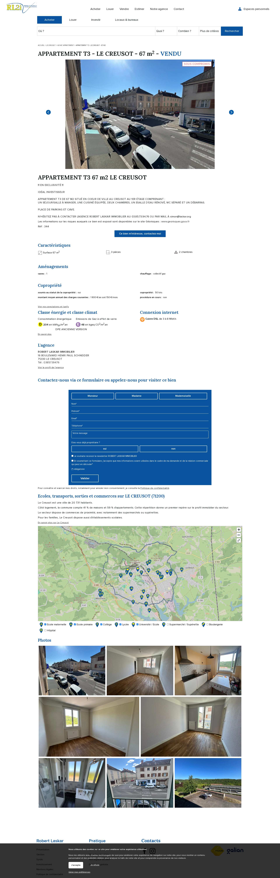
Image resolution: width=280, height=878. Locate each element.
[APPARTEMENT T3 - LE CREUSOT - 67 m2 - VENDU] (140, 114)
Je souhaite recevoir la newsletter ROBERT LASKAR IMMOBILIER (105, 456)
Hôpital (50, 630)
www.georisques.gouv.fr (175, 221)
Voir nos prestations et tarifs (53, 306)
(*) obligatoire (78, 469)
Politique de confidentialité (154, 488)
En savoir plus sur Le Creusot (53, 522)
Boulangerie (215, 624)
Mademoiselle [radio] (183, 396)
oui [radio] (104, 449)
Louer (73, 20)
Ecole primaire (84, 624)
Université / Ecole (148, 624)
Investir (95, 20)
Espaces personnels (256, 9)
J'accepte (75, 865)
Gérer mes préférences (79, 872)
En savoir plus (44, 334)
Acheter (49, 20)
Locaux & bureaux (126, 20)
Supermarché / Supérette (184, 624)
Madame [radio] (136, 396)
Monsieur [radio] (93, 396)
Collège (107, 624)
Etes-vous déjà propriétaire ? (85, 442)
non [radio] (173, 449)
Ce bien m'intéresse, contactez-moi (140, 233)
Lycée (125, 624)
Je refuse (94, 865)
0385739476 (51, 362)
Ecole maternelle (56, 624)
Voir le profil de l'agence (51, 367)
